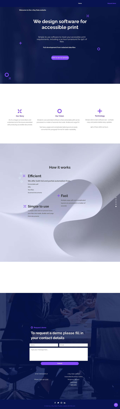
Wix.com (72, 406)
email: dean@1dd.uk (41, 374)
